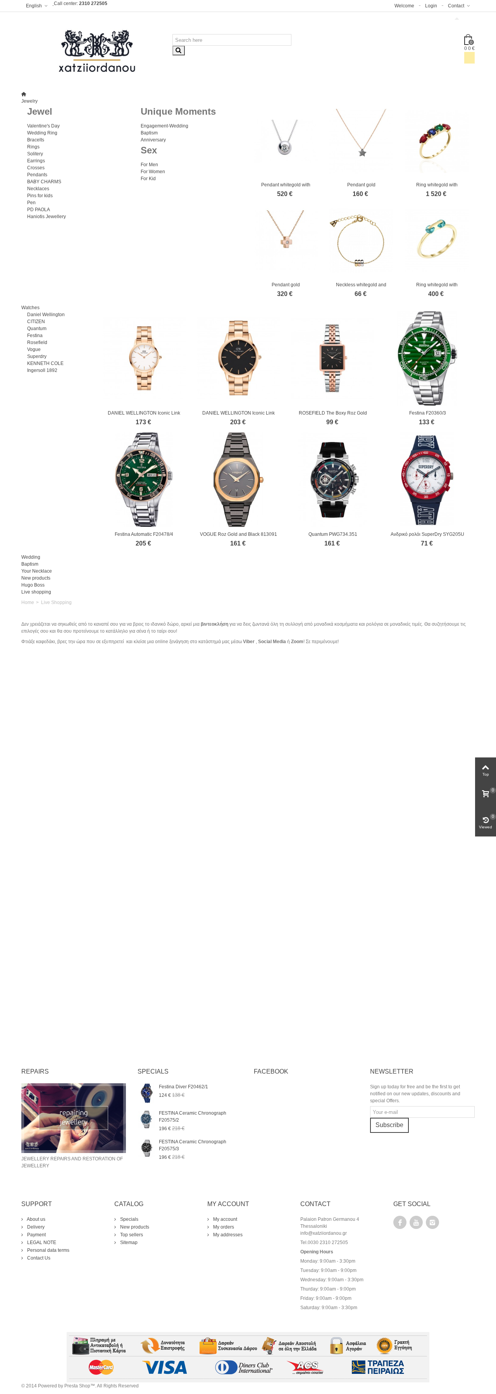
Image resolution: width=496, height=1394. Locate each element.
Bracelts (35, 140)
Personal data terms (47, 1250)
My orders (223, 1227)
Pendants (37, 174)
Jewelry (29, 101)
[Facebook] (399, 1222)
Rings (33, 147)
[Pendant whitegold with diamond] (286, 141)
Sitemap (128, 1242)
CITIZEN (36, 321)
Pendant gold (361, 185)
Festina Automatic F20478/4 (144, 534)
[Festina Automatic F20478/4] (144, 479)
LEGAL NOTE (41, 1242)
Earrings (36, 160)
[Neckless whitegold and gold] (361, 240)
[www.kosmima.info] (96, 51)
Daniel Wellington (46, 314)
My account (224, 1219)
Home (27, 602)
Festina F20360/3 (427, 413)
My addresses (227, 1234)
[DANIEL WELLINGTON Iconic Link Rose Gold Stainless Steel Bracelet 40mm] (238, 358)
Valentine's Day (43, 126)
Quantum (36, 328)
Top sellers (131, 1234)
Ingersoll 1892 (42, 370)
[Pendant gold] (361, 141)
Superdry (36, 356)
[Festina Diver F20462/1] (146, 1093)
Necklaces (38, 188)
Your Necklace (36, 571)
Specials (128, 1219)
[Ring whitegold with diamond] (437, 141)
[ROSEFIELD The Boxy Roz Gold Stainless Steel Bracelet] (332, 358)
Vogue (34, 349)
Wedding (30, 557)
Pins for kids (40, 195)
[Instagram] (432, 1222)
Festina (35, 335)
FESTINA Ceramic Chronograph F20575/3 (192, 1145)
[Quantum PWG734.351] (332, 479)
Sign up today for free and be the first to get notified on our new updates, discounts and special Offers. (415, 1093)
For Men (149, 164)
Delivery (35, 1227)
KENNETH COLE (45, 363)
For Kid (148, 178)
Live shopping (36, 592)
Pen (31, 202)
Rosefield (37, 342)
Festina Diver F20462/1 (183, 1086)
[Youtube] (416, 1222)
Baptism (149, 133)
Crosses (36, 167)
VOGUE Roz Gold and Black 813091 (238, 534)
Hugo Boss (33, 585)
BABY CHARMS (44, 181)
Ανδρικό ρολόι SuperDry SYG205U (427, 534)
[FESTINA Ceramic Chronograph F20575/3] (146, 1148)
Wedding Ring (42, 133)
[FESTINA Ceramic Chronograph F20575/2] (146, 1119)
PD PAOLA (38, 209)
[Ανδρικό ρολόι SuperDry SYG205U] (427, 479)
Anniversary (153, 140)
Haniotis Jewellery (46, 216)
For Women (153, 171)
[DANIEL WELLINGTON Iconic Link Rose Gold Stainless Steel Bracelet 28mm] (144, 358)
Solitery (35, 154)
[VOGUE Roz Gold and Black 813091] (238, 479)
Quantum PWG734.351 (332, 534)
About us (35, 1219)
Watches (30, 307)
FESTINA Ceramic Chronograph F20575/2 (192, 1116)
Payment (36, 1234)
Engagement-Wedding (164, 126)
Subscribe (389, 1125)
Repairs (35, 1071)
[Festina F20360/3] (427, 358)
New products (35, 578)
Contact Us (38, 1258)
